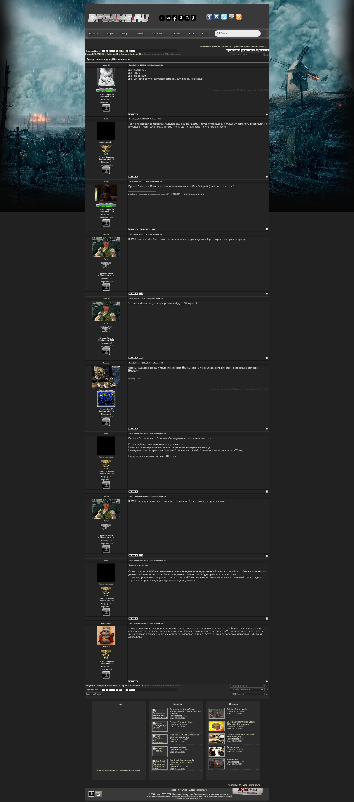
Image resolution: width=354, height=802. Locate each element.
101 (161, 65)
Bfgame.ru (202, 790)
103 (160, 181)
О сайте (243, 785)
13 (130, 51)
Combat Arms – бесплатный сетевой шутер (241, 735)
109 (165, 560)
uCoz (184, 790)
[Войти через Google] (187, 18)
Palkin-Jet (106, 234)
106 (162, 363)
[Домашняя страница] (148, 229)
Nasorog (106, 363)
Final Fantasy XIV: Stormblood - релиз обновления (185, 736)
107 (165, 433)
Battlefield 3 (112, 54)
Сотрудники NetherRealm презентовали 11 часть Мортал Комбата (185, 711)
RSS (262, 46)
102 (160, 119)
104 (160, 234)
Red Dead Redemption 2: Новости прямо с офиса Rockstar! (182, 762)
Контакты (232, 785)
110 (161, 623)
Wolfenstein (232, 759)
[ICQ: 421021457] (153, 229)
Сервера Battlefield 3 (131, 54)
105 (161, 299)
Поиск (255, 46)
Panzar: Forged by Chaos (182, 722)
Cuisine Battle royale (237, 709)
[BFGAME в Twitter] (224, 17)
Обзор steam (233, 747)
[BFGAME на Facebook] (209, 17)
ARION (106, 181)
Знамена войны (178, 747)
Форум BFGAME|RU (95, 54)
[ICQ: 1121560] (141, 293)
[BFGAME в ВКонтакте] (216, 17)
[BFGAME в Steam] (231, 17)
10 (120, 51)
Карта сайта (254, 785)
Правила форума (241, 46)
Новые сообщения (209, 46)
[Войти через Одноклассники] (193, 18)
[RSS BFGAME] (239, 17)
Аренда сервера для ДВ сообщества (162, 54)
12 (126, 51)
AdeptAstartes (106, 623)
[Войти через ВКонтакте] (168, 18)
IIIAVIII (106, 119)
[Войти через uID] (162, 18)
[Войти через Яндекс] (181, 18)
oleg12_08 (106, 65)
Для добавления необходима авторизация (118, 770)
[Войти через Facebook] (174, 18)
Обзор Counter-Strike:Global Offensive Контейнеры (241, 723)
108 (164, 496)
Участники (226, 46)
